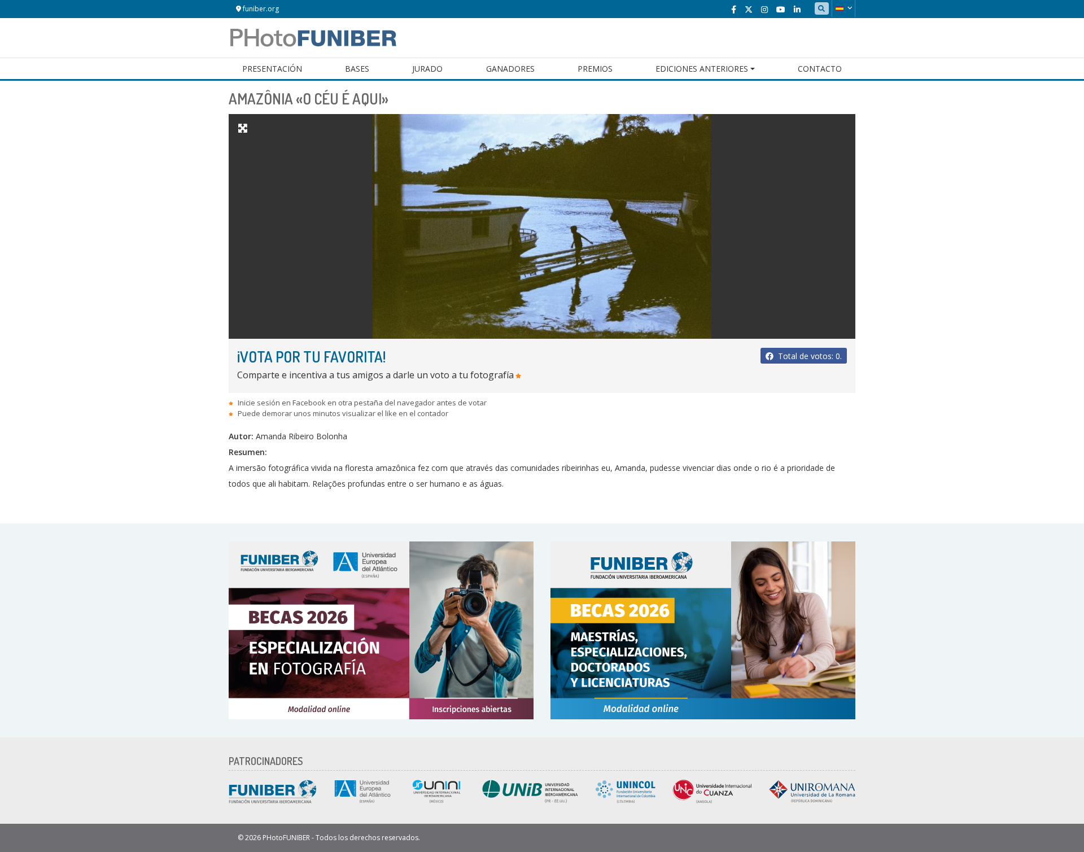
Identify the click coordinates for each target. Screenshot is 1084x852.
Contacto (820, 68)
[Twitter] (749, 9)
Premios (595, 68)
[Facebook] (733, 9)
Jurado (427, 68)
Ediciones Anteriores (701, 68)
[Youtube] (780, 9)
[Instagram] (764, 9)
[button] (843, 8)
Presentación (272, 68)
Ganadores (510, 68)
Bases (357, 68)
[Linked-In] (797, 9)
